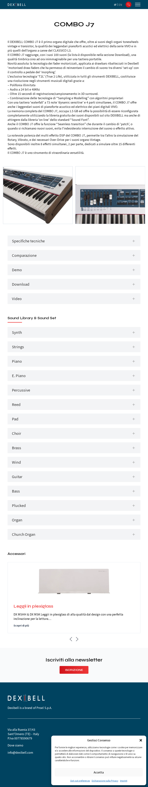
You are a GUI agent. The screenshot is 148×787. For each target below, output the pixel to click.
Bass (16, 491)
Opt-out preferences (80, 780)
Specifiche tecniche (28, 240)
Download (20, 284)
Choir (16, 433)
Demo (17, 269)
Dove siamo (15, 745)
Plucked (19, 505)
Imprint (123, 780)
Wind (16, 462)
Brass (16, 447)
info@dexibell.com (20, 752)
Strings (18, 346)
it (115, 4)
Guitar (17, 476)
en (120, 4)
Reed (16, 404)
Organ (17, 519)
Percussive (21, 390)
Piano (17, 361)
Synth (17, 332)
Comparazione (24, 255)
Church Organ (23, 534)
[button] (141, 740)
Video (17, 298)
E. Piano (19, 375)
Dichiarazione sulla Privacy (105, 780)
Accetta (99, 772)
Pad (15, 418)
